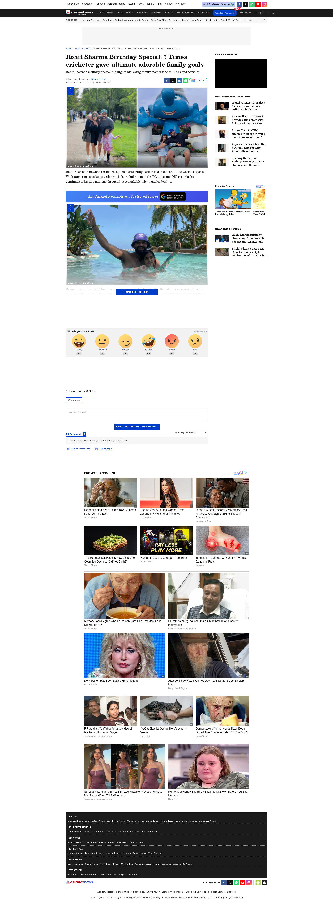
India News (119, 821)
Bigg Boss (111, 831)
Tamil (141, 3)
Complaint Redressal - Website (178, 892)
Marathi (169, 3)
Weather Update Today (136, 20)
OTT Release (97, 831)
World (129, 12)
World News (133, 821)
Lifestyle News (75, 853)
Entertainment (186, 12)
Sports (169, 12)
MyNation (181, 3)
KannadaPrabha (116, 3)
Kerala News (166, 821)
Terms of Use (122, 892)
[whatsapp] (252, 4)
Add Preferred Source (216, 4)
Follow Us (202, 80)
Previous (259, 20)
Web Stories (154, 853)
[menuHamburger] (267, 13)
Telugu (131, 3)
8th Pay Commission (140, 864)
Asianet (79, 882)
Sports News (74, 842)
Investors (231, 892)
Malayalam (73, 3)
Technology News (162, 864)
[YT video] (258, 4)
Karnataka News (149, 821)
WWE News (122, 842)
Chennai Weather (107, 874)
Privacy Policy (138, 892)
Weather (72, 874)
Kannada (100, 3)
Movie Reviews (125, 831)
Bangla (150, 3)
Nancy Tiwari (98, 79)
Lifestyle (203, 12)
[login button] (262, 13)
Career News (139, 853)
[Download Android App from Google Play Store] (258, 882)
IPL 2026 (245, 12)
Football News (106, 842)
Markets (156, 12)
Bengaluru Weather (128, 874)
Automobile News (182, 864)
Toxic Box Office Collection (165, 20)
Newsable (87, 3)
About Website (105, 892)
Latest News (105, 12)
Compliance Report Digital (210, 892)
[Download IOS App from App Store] (264, 882)
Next (264, 20)
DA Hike (124, 864)
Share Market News (95, 864)
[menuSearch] (273, 13)
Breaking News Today (79, 821)
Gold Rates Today (112, 20)
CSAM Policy (153, 892)
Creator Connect (224, 13)
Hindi (159, 3)
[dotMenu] (257, 13)
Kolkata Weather (91, 20)
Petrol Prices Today (192, 20)
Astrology (126, 853)
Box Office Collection (146, 831)
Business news (75, 864)
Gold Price (113, 864)
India (120, 12)
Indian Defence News (186, 821)
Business (142, 12)
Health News (112, 853)
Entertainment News (78, 831)
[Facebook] (239, 4)
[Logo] (80, 13)
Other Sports (136, 842)
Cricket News (90, 842)
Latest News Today (102, 821)
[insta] (264, 4)
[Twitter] (245, 4)
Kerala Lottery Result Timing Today (224, 20)
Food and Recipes (94, 853)
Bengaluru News (207, 821)
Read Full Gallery (137, 292)
